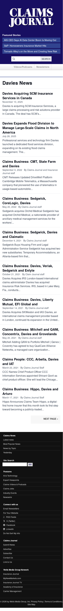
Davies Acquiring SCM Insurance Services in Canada (27, 95)
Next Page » (51, 418)
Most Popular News (11, 443)
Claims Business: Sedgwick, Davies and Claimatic (29, 234)
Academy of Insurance (13, 586)
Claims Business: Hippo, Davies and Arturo (30, 391)
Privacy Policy (37, 601)
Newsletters (42, 66)
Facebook (10, 525)
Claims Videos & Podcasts (14, 484)
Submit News (9, 544)
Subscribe (7, 553)
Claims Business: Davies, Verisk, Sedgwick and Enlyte (27, 268)
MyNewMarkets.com (12, 578)
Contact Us (8, 557)
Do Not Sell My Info (11, 533)
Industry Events (10, 492)
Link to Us (7, 562)
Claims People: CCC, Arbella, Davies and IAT (30, 361)
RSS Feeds (11, 517)
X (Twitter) (10, 521)
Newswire (7, 497)
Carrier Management (12, 591)
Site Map (31, 604)
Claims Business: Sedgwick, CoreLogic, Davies (24, 200)
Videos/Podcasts (23, 66)
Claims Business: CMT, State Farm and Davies (29, 163)
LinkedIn (10, 529)
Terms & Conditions (53, 601)
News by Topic (9, 448)
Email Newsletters (11, 508)
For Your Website (10, 512)
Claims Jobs (8, 488)
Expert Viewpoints (11, 480)
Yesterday (7, 452)
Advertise (7, 549)
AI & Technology (10, 475)
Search (46, 58)
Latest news (8, 439)
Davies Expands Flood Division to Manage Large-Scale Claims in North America (30, 128)
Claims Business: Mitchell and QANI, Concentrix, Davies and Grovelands (30, 331)
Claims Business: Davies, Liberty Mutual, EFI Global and (27, 301)
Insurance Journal (11, 573)
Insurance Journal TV (12, 582)
